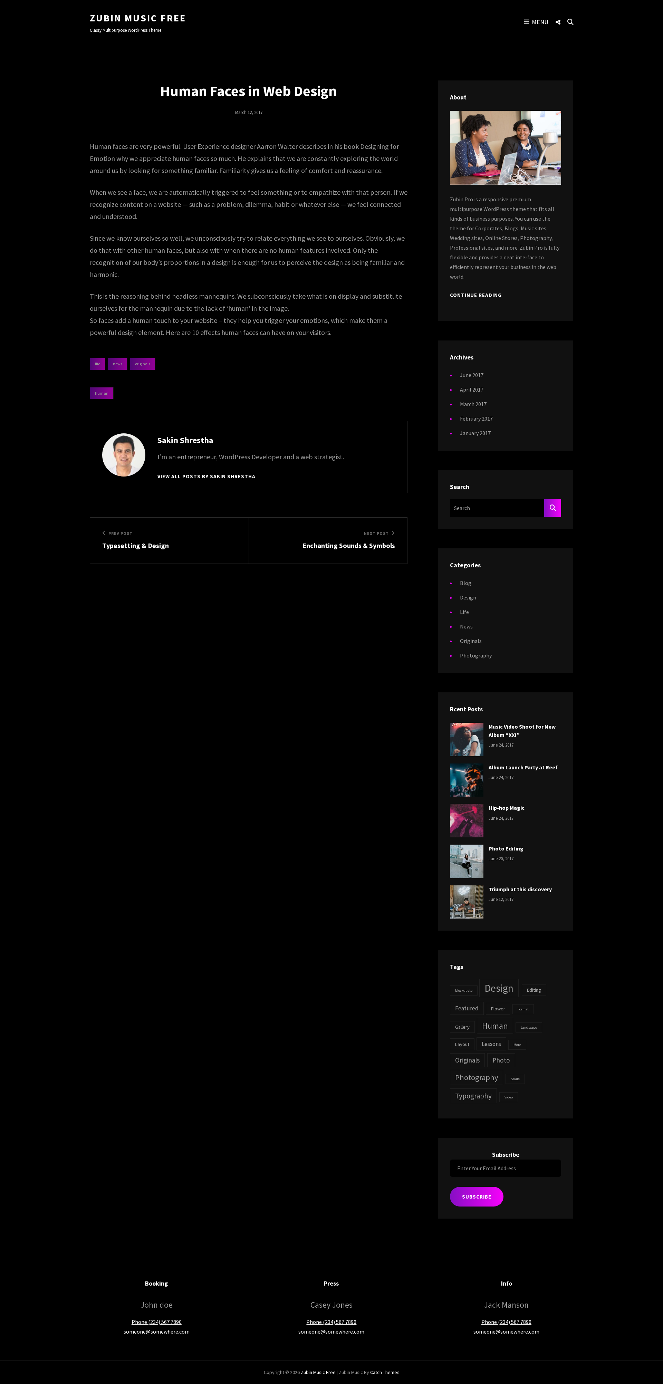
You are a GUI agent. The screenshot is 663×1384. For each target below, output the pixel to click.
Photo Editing (506, 848)
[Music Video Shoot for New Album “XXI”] (466, 738)
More (517, 1044)
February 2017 (476, 418)
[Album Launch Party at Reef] (466, 779)
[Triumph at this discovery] (466, 901)
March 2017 (473, 404)
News (117, 363)
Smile (515, 1079)
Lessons (491, 1044)
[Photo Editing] (466, 860)
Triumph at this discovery (520, 889)
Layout (462, 1044)
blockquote (463, 990)
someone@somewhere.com (157, 1331)
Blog (465, 582)
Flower (498, 1009)
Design (468, 597)
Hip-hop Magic (507, 807)
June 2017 (471, 375)
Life (97, 363)
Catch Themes (385, 1372)
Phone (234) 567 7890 (157, 1321)
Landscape (529, 1027)
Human (101, 393)
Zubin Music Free (138, 18)
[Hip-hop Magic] (466, 820)
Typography (473, 1096)
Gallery (462, 1027)
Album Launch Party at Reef (523, 767)
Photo (501, 1060)
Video (509, 1097)
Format (523, 1009)
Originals (142, 363)
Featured (467, 1008)
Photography (476, 655)
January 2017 (475, 433)
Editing (534, 990)
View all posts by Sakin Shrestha (206, 476)
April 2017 (471, 389)
